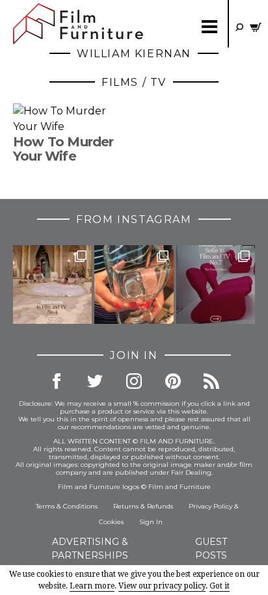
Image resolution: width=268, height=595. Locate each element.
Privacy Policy (210, 506)
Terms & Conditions (67, 506)
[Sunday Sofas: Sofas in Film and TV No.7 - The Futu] (215, 284)
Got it (219, 585)
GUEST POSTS (211, 548)
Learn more (92, 585)
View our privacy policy (162, 585)
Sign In (151, 522)
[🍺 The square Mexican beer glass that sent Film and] (133, 284)
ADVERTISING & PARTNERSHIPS (89, 548)
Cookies (111, 522)
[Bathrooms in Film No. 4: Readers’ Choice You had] (52, 284)
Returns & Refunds (143, 506)
